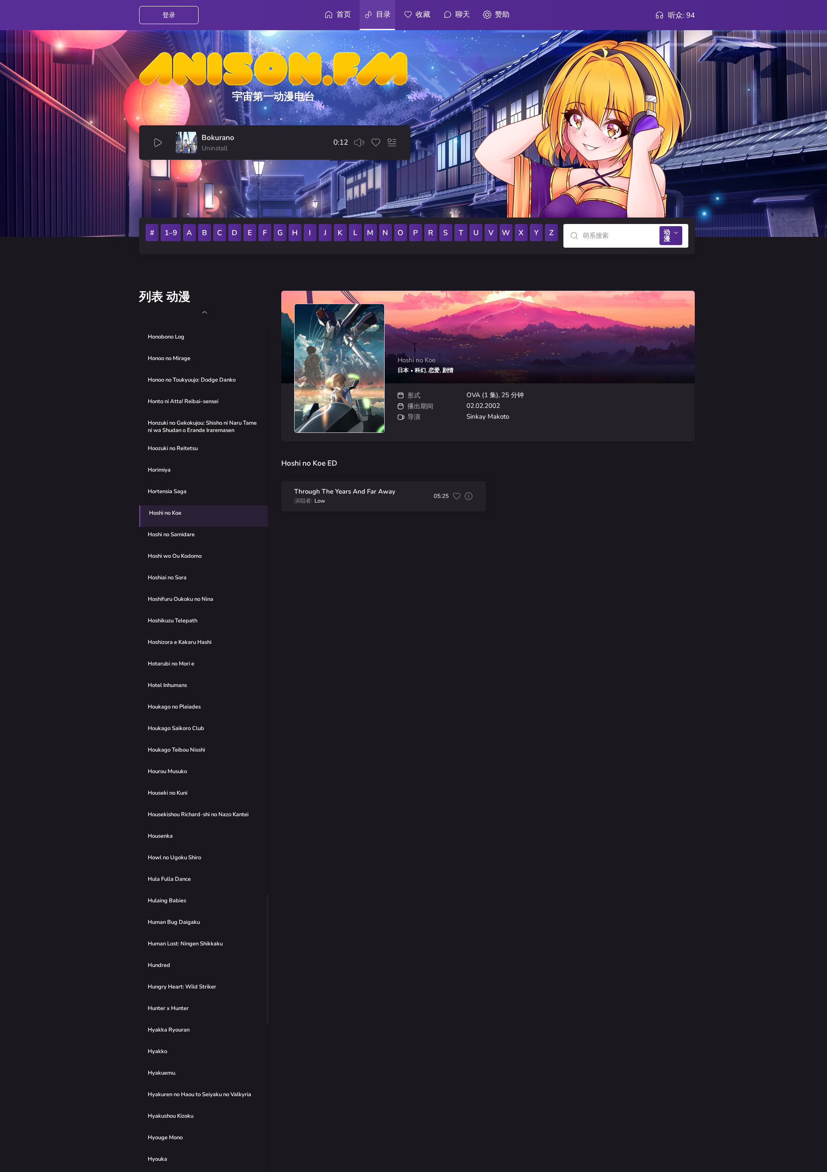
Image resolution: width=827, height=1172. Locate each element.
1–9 (171, 233)
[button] (204, 312)
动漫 (667, 235)
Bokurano (218, 138)
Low (319, 501)
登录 (168, 15)
